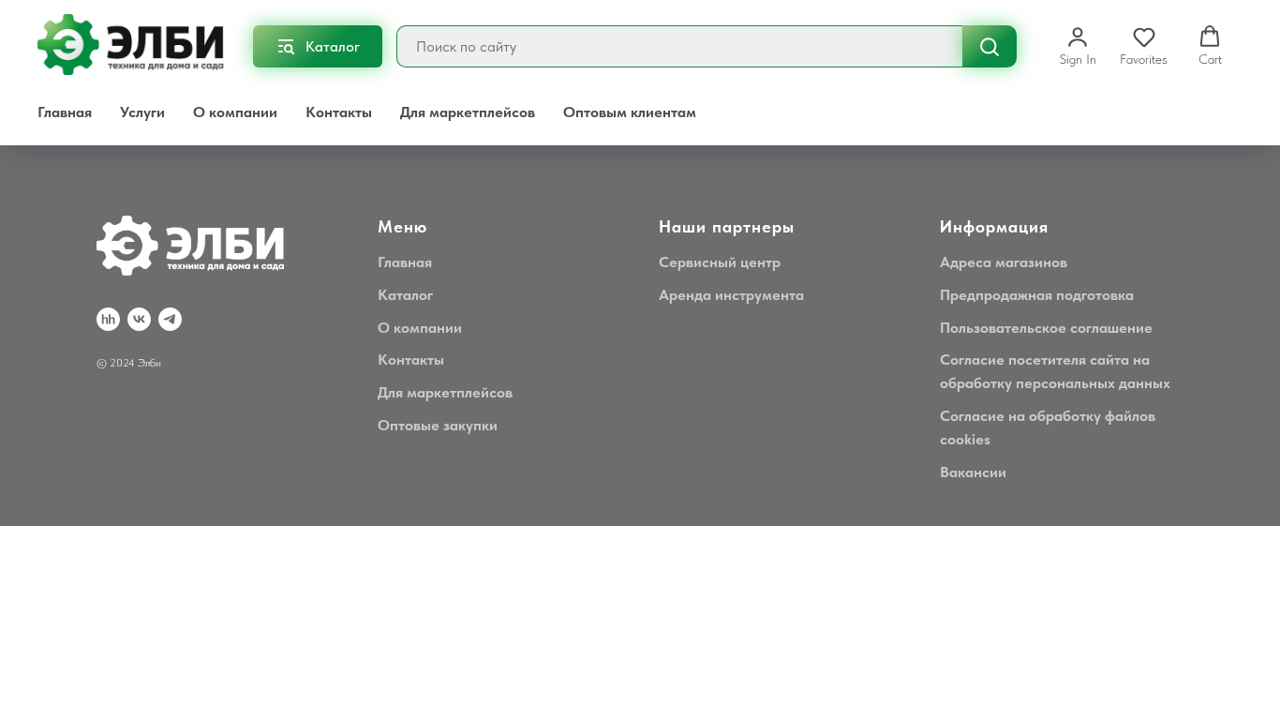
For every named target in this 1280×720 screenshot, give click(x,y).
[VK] (139, 319)
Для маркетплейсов (467, 112)
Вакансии (973, 472)
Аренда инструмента (731, 295)
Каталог (405, 295)
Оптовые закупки (438, 425)
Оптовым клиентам (629, 112)
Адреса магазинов (1003, 262)
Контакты (338, 112)
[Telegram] (170, 319)
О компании (235, 112)
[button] (1078, 46)
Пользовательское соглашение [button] (1046, 328)
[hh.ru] (108, 319)
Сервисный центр (720, 262)
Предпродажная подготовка (1037, 295)
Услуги (142, 112)
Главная (64, 112)
